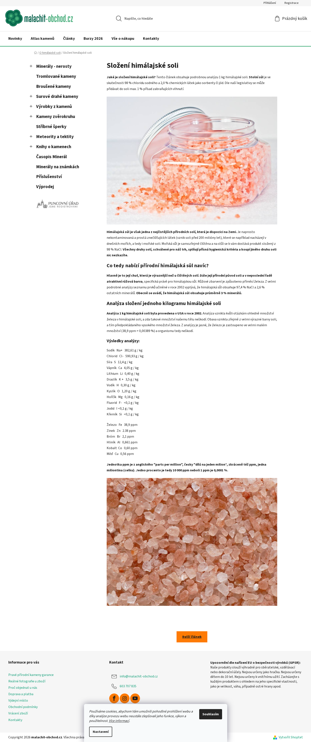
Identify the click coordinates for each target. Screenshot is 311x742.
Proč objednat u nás (22, 687)
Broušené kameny (53, 86)
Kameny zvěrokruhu (55, 117)
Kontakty (15, 720)
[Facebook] (114, 698)
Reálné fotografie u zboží (26, 681)
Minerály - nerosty (54, 66)
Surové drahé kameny (57, 96)
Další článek (192, 636)
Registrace (291, 3)
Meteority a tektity (55, 137)
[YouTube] (135, 698)
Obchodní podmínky (23, 707)
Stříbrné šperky (51, 127)
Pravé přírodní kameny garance (31, 675)
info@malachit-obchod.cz (139, 676)
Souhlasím (210, 714)
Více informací (119, 720)
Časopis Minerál (51, 157)
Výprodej (45, 187)
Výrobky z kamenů (54, 106)
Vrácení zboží (18, 713)
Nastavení (101, 731)
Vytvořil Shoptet (291, 737)
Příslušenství (49, 177)
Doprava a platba (20, 694)
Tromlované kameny (56, 76)
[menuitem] (15, 38)
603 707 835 (128, 686)
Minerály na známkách (57, 167)
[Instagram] (125, 698)
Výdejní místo (18, 700)
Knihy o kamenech (53, 147)
